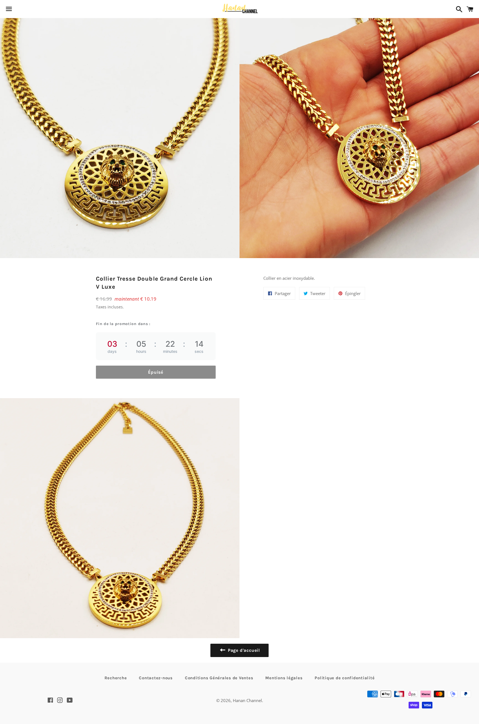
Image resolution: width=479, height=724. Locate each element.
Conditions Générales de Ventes (219, 677)
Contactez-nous (156, 677)
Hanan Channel (247, 700)
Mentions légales (283, 677)
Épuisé (155, 372)
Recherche (116, 677)
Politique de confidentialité (344, 677)
